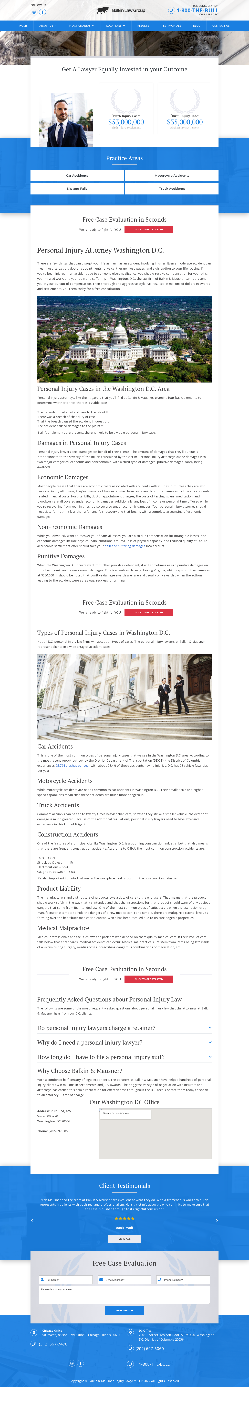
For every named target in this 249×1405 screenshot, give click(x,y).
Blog (196, 25)
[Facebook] (42, 12)
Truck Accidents (172, 189)
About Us (46, 25)
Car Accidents (77, 176)
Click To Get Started (149, 229)
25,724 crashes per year (73, 765)
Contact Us (221, 25)
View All (125, 1238)
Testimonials (171, 25)
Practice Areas (79, 25)
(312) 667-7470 (53, 1344)
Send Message (124, 1310)
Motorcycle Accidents (172, 176)
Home (23, 25)
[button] (217, 1220)
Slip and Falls (77, 189)
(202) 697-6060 (150, 1348)
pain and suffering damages (125, 546)
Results (143, 25)
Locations (114, 25)
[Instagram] (34, 12)
